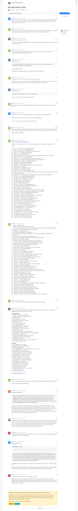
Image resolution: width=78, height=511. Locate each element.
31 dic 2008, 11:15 (22, 474)
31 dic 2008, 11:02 (22, 441)
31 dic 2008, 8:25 (22, 308)
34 (42, 508)
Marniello (13, 390)
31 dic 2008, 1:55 (22, 103)
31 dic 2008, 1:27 (22, 28)
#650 (57, 59)
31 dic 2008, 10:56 (22, 432)
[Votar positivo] (50, 25)
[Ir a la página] (31, 508)
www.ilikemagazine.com (23, 141)
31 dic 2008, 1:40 (21, 59)
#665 (57, 474)
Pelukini (13, 418)
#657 (57, 223)
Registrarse (11, 503)
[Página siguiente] (54, 508)
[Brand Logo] (9, 2)
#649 (57, 49)
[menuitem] (76, 1)
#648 (57, 38)
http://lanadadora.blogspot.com (18, 373)
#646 (57, 18)
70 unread (64, 32)
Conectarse (17, 503)
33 (39, 508)
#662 (57, 418)
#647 (57, 28)
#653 (57, 103)
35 (45, 508)
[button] (1, 510)
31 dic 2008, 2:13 (22, 127)
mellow (13, 28)
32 (36, 508)
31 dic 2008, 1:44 (22, 77)
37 (51, 508)
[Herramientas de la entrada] (57, 25)
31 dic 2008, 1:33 (22, 49)
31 (33, 508)
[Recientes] (1, 1)
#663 (57, 432)
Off (8, 9)
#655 (57, 127)
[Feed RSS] (28, 10)
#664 (57, 441)
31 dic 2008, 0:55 (22, 18)
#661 (57, 390)
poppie (13, 38)
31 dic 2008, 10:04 (22, 390)
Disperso (13, 432)
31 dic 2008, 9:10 (22, 379)
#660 (57, 379)
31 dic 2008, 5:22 (22, 223)
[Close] (56, 492)
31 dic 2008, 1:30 (21, 38)
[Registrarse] (76, 4)
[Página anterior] (23, 508)
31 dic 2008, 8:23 (22, 300)
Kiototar (13, 18)
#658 (57, 300)
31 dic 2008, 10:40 (22, 418)
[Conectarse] (76, 1)
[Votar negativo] (54, 25)
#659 (57, 308)
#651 (57, 77)
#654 (57, 112)
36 (48, 508)
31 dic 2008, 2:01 (22, 112)
